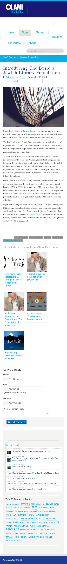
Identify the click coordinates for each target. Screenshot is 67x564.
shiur (8, 533)
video (32, 536)
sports (43, 533)
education (11, 508)
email (20, 507)
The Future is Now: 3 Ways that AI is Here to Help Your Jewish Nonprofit (35, 459)
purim (32, 526)
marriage (40, 519)
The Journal (14, 43)
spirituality (33, 533)
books (47, 237)
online (9, 522)
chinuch (47, 503)
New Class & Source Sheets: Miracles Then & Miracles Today (34, 473)
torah (24, 537)
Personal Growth (39, 522)
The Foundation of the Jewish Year (23, 478)
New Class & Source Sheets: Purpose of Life (27, 489)
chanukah (36, 504)
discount (57, 237)
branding (25, 504)
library (8, 241)
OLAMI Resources (9, 57)
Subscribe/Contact (29, 435)
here (32, 214)
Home (10, 32)
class (56, 504)
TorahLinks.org (30, 131)
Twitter (15, 435)
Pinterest (22, 435)
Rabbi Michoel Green (15, 77)
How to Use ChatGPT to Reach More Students (31, 451)
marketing (28, 518)
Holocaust (43, 511)
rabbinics (43, 525)
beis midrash (20, 237)
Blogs (24, 32)
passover (26, 522)
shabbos (51, 530)
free (34, 507)
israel (52, 511)
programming (21, 526)
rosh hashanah (38, 529)
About (32, 43)
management (12, 518)
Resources (56, 37)
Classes (40, 32)
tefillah (9, 537)
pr (58, 522)
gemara (9, 511)
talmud (52, 533)
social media (19, 533)
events (27, 508)
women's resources (14, 541)
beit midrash (35, 237)
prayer (9, 526)
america (16, 504)
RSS (8, 435)
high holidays (30, 511)
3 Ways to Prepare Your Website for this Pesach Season (32, 483)
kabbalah (22, 515)
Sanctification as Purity (21, 466)
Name (6, 374)
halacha (19, 511)
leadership (42, 514)
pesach (52, 522)
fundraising (46, 507)
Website (7, 398)
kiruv (31, 514)
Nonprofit (52, 518)
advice (8, 504)
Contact (60, 23)
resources (24, 530)
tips (16, 536)
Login (50, 23)
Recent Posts (12, 445)
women (49, 537)
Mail (5, 384)
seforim (18, 241)
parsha (17, 522)
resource (12, 529)
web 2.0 (40, 536)
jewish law (11, 515)
